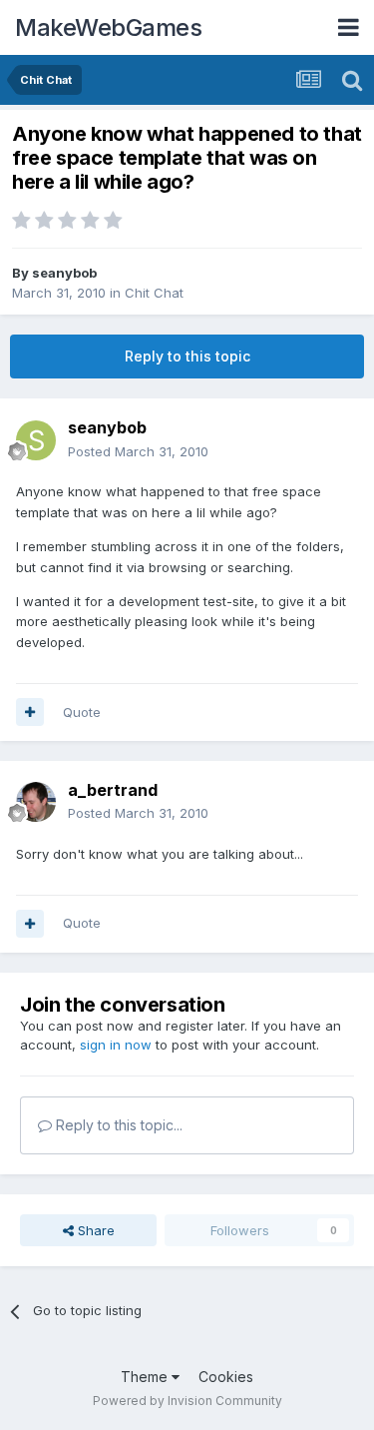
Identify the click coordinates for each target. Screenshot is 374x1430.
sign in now (116, 1045)
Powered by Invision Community (187, 1400)
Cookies (225, 1376)
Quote (82, 712)
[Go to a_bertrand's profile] (36, 802)
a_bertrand (113, 790)
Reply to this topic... (117, 1124)
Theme (146, 1376)
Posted (138, 451)
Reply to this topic (187, 356)
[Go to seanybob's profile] (36, 440)
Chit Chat (154, 293)
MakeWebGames (108, 27)
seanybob (64, 273)
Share (94, 1230)
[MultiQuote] (30, 712)
